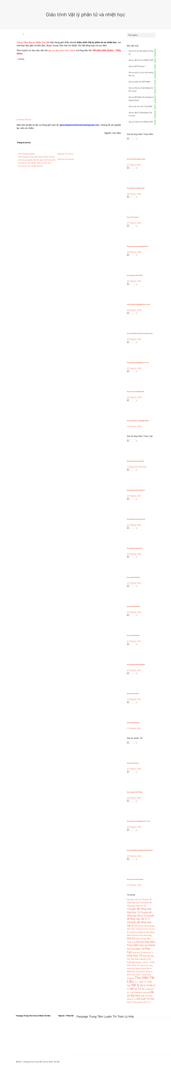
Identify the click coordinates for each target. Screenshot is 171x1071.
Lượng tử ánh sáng (146, 965)
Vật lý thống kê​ (144, 992)
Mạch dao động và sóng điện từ (139, 968)
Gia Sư (131, 938)
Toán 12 (142, 981)
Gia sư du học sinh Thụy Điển (140, 106)
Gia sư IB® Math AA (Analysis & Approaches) (141, 98)
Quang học (140, 971)
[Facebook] (17, 1065)
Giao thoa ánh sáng (143, 935)
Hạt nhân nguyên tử (139, 959)
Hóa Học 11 (148, 952)
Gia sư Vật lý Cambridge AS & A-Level (140, 114)
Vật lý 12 (135, 988)
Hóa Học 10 (137, 952)
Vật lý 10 (144, 985)
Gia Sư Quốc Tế (135, 948)
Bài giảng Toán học (134, 899)
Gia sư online (147, 945)
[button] (24, 119)
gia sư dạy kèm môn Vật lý (61, 50)
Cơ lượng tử (140, 932)
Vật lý (135, 985)
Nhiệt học (131, 971)
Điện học (145, 996)
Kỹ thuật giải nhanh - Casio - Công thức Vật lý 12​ (140, 962)
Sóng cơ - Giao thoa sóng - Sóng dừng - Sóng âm (140, 974)
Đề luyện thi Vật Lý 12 (142, 1002)
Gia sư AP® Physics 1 (137, 66)
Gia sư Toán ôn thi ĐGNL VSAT (141, 122)
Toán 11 (136, 982)
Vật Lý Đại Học (140, 993)
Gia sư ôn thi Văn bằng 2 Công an (141, 52)
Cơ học (145, 929)
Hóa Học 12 (134, 955)
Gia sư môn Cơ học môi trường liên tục (141, 74)
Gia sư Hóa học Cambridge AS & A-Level (141, 89)
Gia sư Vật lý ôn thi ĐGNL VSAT (141, 60)
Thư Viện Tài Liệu (140, 979)
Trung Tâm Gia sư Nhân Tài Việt (33, 42)
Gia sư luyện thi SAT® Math (139, 82)
